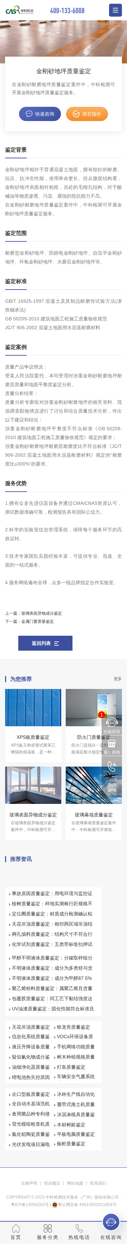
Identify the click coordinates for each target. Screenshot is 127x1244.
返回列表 (41, 643)
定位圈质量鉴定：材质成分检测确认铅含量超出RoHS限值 (52, 917)
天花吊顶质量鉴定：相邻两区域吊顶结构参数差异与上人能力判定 (52, 927)
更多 (118, 678)
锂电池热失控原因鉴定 (31, 1080)
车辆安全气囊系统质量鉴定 (76, 1079)
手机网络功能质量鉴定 (76, 1049)
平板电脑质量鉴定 (76, 1134)
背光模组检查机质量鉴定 (31, 1127)
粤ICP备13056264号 (30, 1204)
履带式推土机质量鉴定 (76, 1107)
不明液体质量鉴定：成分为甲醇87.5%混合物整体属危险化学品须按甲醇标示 (52, 981)
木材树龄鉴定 (71, 1124)
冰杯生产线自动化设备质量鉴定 (76, 1097)
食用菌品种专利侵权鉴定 (31, 1117)
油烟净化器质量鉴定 (31, 1070)
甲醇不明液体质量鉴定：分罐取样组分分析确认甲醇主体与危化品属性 (52, 961)
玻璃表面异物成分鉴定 (41, 613)
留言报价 (91, 114)
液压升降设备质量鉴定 (31, 1049)
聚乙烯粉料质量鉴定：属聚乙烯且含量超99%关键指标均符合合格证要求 (52, 991)
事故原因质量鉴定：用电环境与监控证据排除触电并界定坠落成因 (52, 896)
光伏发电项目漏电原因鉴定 (31, 1147)
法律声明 (29, 1183)
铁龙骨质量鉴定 (73, 1027)
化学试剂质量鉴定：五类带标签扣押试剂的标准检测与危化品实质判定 (52, 947)
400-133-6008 (67, 10)
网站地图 (75, 1183)
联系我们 (98, 1183)
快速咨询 (44, 114)
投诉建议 (52, 1183)
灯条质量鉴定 (71, 1067)
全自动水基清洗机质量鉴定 (31, 1106)
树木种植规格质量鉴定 (76, 1060)
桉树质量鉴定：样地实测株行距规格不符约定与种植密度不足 (52, 906)
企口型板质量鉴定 (31, 1094)
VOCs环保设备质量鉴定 (75, 1039)
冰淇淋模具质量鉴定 (76, 1117)
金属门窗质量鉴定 (37, 621)
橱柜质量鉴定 (71, 1143)
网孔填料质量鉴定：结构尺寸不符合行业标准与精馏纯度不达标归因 (52, 937)
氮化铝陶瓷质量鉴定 (31, 1137)
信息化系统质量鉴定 (31, 1039)
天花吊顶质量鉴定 (31, 1027)
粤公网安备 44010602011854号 (87, 1204)
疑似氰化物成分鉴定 (31, 1060)
